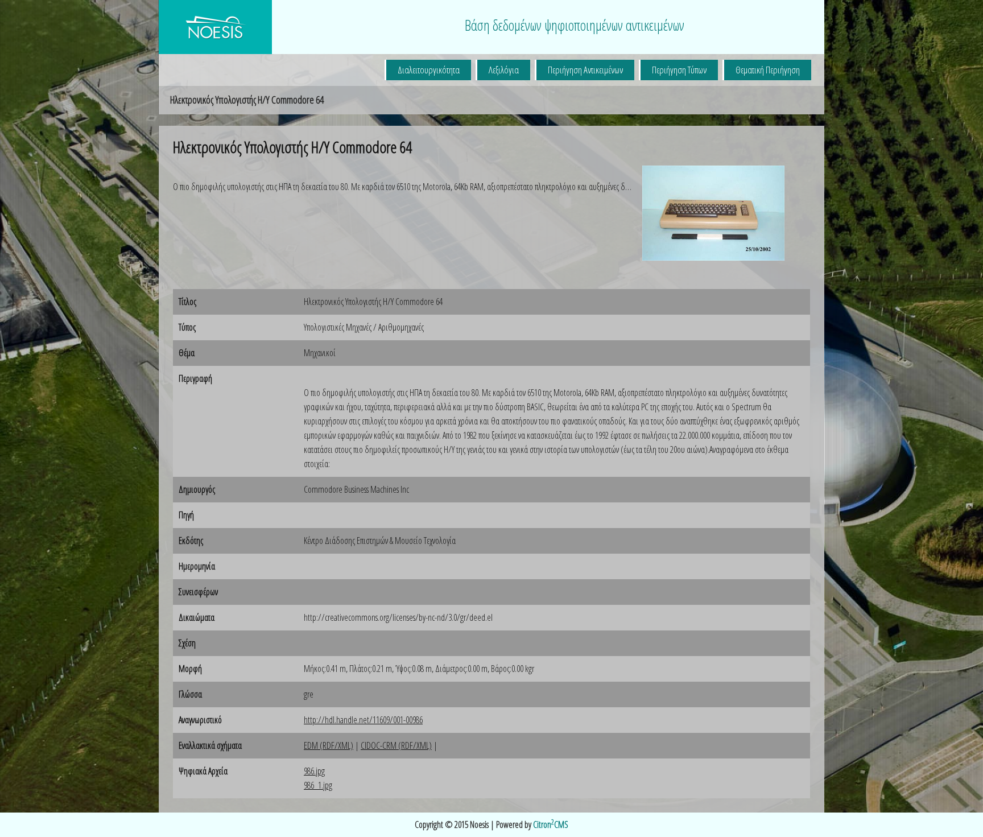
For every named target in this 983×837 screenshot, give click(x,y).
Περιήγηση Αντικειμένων (585, 69)
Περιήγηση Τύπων (679, 69)
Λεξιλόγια (504, 69)
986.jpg (314, 771)
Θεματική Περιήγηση (768, 69)
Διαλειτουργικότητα (429, 69)
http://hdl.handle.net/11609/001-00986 (363, 720)
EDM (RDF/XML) (328, 745)
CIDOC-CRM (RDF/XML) (396, 745)
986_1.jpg (318, 785)
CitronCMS (550, 824)
